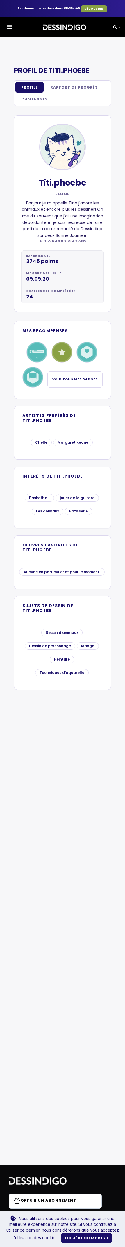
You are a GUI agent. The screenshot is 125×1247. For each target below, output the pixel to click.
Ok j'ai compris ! (86, 1238)
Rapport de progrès (74, 87)
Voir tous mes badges (75, 379)
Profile (29, 87)
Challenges (34, 99)
